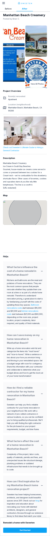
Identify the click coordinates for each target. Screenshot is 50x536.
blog (37, 501)
